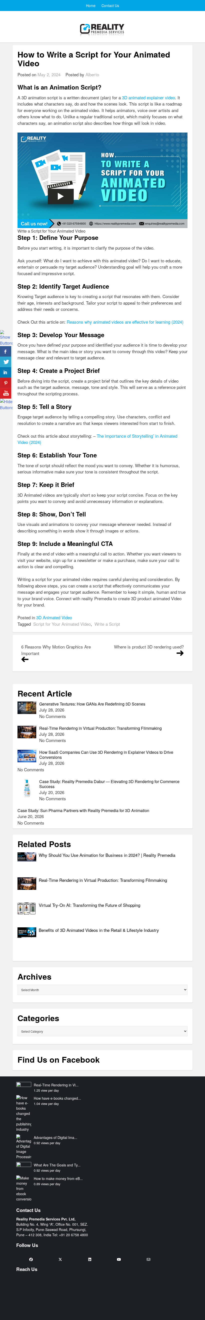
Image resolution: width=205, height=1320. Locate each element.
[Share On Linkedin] (5, 372)
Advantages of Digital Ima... (55, 1137)
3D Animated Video (54, 617)
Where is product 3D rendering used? (149, 646)
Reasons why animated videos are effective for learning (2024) (125, 322)
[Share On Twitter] (5, 362)
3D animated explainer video (148, 97)
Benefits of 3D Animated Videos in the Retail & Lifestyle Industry (99, 930)
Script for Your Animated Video (62, 624)
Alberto (92, 74)
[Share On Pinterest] (5, 383)
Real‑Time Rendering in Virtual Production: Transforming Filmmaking (103, 880)
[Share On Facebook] (5, 351)
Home (91, 5)
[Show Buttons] (6, 337)
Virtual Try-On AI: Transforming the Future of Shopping (90, 905)
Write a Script (107, 624)
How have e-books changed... (57, 1098)
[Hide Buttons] (6, 404)
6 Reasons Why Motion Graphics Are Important (56, 649)
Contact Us (110, 5)
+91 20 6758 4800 (73, 1234)
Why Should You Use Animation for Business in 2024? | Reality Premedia (107, 855)
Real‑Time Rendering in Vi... (56, 1084)
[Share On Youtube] (5, 393)
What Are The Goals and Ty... (57, 1164)
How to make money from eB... (58, 1178)
